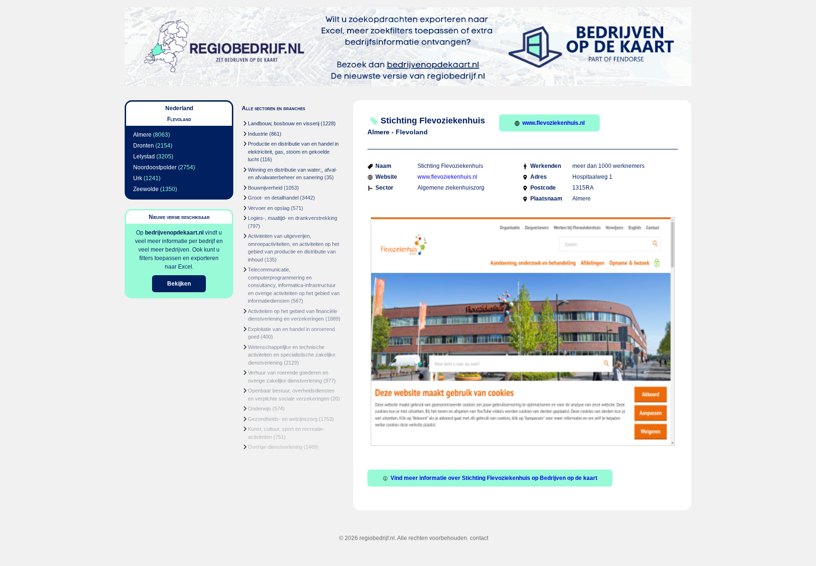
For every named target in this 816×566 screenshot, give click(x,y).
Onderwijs (259, 408)
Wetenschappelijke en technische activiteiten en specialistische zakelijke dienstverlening (291, 355)
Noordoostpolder (155, 167)
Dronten (143, 145)
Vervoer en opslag (268, 208)
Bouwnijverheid (265, 188)
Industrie (258, 134)
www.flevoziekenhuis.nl (553, 123)
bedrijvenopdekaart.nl (174, 232)
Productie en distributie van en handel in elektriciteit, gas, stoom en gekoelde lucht (293, 151)
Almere (142, 134)
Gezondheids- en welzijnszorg (282, 419)
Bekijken (179, 283)
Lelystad (144, 156)
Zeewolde (146, 189)
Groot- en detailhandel (273, 197)
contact (479, 538)
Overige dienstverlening (275, 447)
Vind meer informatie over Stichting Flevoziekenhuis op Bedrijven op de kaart (494, 478)
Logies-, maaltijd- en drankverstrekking (292, 218)
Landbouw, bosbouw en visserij (283, 123)
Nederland (179, 108)
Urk (137, 178)
